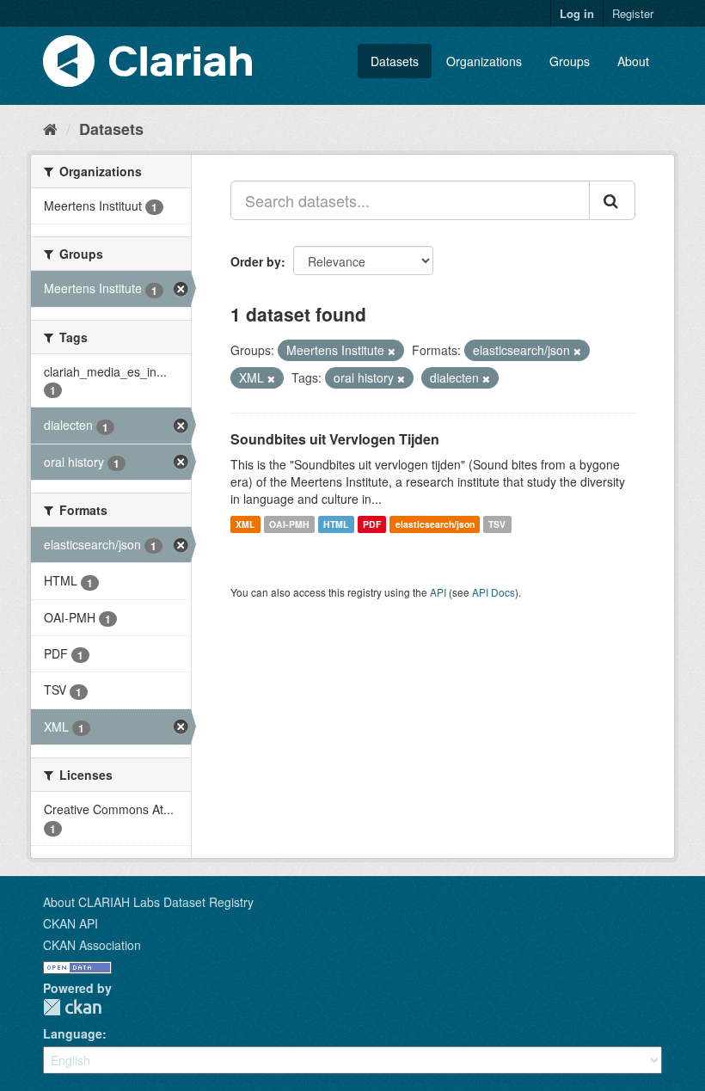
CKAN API (70, 923)
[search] (612, 200)
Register (632, 13)
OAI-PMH (289, 524)
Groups (569, 61)
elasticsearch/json (435, 524)
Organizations (484, 61)
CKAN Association (92, 944)
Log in (577, 13)
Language (72, 1033)
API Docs (493, 592)
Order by (255, 261)
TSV (497, 524)
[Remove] (391, 351)
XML (245, 524)
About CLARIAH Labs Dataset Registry (148, 901)
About (633, 61)
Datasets (395, 61)
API (438, 592)
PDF (372, 524)
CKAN (72, 1007)
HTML (335, 524)
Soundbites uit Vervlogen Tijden (334, 439)
